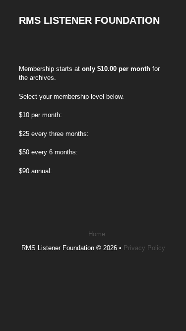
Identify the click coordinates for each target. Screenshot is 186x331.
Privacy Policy (144, 248)
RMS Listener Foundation (89, 20)
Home (96, 234)
